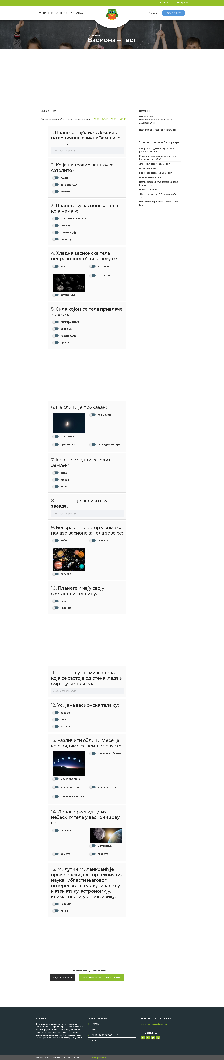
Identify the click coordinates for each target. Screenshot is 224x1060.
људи (64, 178)
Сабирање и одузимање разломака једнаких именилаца (157, 150)
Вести (94, 1040)
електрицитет (69, 322)
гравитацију (68, 232)
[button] (69, 267)
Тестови (95, 1024)
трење (64, 342)
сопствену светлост (73, 218)
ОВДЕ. (97, 119)
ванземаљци (68, 184)
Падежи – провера (148, 189)
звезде (65, 712)
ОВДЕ (106, 119)
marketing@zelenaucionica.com (154, 1024)
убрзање (66, 329)
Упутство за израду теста (104, 1035)
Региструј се (182, 3)
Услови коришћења (97, 1057)
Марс (63, 486)
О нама (153, 13)
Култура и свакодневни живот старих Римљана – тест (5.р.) (158, 158)
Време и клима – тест (150, 177)
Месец (64, 479)
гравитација (68, 335)
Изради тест (97, 1029)
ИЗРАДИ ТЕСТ (174, 13)
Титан (64, 473)
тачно (64, 601)
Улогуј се (167, 3)
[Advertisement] (112, 68)
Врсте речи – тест (148, 168)
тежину (65, 225)
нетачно (65, 608)
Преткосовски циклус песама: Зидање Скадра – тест (158, 183)
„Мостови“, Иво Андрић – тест (154, 163)
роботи (65, 191)
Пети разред (94, 35)
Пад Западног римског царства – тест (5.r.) (158, 203)
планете (65, 719)
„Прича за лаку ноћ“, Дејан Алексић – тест (158, 196)
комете (65, 726)
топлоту (65, 239)
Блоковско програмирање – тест (155, 172)
